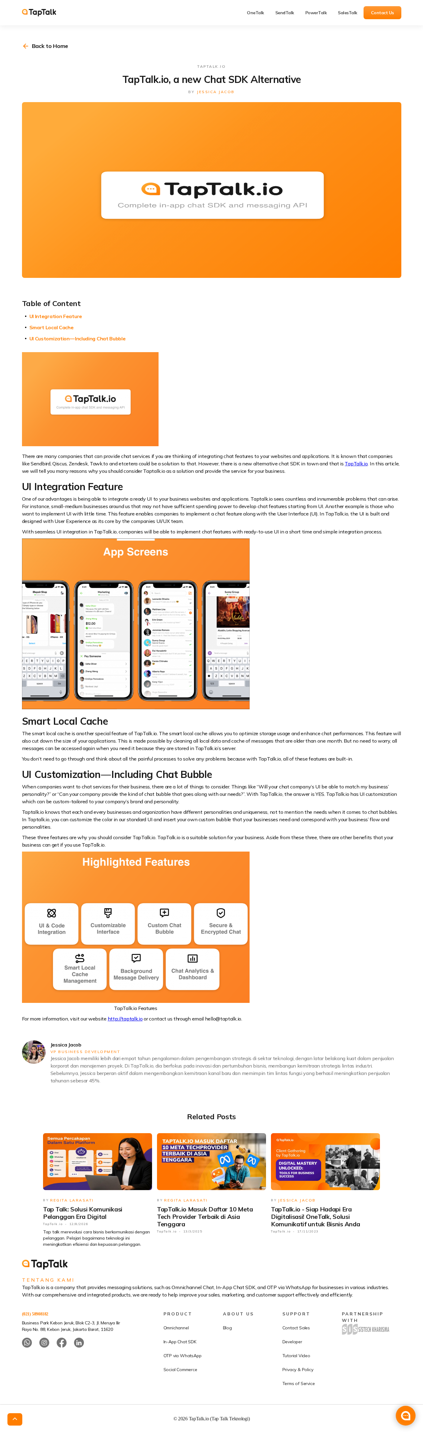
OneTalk (255, 12)
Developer (292, 1342)
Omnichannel (176, 1328)
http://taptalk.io (125, 1019)
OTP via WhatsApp (183, 1355)
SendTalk (284, 12)
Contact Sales (296, 1328)
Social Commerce (180, 1369)
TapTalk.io (356, 463)
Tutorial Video (296, 1355)
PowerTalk (316, 12)
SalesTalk (347, 12)
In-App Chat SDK (180, 1342)
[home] (43, 12)
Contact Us (382, 12)
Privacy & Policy (297, 1369)
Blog (227, 1328)
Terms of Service (298, 1383)
